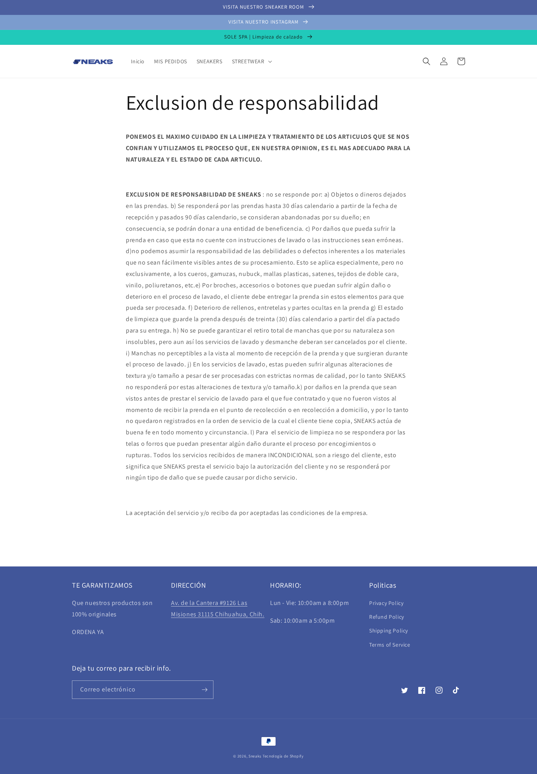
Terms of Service (389, 644)
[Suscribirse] (204, 689)
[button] (251, 61)
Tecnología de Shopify (283, 756)
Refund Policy (386, 616)
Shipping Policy (388, 630)
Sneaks (254, 756)
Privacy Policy (386, 603)
